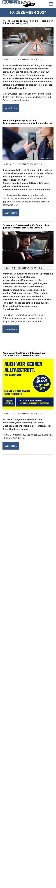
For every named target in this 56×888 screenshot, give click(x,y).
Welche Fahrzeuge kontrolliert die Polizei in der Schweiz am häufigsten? (27, 22)
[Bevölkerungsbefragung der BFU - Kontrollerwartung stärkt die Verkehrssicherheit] (28, 143)
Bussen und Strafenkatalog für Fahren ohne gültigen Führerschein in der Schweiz (25, 226)
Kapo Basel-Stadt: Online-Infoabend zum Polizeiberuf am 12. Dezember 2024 (24, 354)
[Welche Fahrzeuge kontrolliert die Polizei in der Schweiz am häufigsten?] (28, 41)
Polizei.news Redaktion (30, 59)
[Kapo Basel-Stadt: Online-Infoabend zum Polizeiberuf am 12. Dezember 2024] (28, 384)
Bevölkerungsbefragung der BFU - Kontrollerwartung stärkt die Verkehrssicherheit (27, 121)
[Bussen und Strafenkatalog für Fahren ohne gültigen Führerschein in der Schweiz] (28, 247)
